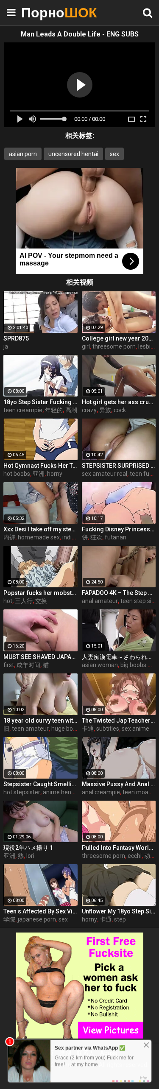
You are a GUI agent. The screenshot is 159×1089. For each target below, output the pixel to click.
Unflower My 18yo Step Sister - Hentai (119, 911)
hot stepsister (21, 792)
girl (86, 346)
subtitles (107, 728)
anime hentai (60, 792)
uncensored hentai (73, 154)
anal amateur (100, 601)
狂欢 (96, 537)
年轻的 (54, 410)
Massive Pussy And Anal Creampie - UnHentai (119, 784)
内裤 (9, 537)
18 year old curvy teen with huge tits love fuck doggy (40, 720)
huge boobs (67, 728)
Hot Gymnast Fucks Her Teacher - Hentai (40, 465)
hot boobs (16, 473)
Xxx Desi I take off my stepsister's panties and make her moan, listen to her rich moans (40, 529)
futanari (115, 537)
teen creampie (22, 410)
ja (5, 346)
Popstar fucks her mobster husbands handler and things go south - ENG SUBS (40, 592)
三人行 (24, 601)
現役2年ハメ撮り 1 (28, 847)
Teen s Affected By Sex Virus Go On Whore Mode (40, 911)
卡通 (88, 728)
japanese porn (37, 919)
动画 (150, 855)
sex (114, 154)
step (120, 919)
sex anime (135, 728)
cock (120, 410)
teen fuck (142, 473)
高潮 (71, 410)
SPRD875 (16, 338)
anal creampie (101, 792)
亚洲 (39, 473)
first (8, 665)
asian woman (100, 665)
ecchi (135, 855)
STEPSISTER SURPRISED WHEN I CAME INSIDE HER (119, 465)
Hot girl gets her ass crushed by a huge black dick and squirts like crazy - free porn (119, 402)
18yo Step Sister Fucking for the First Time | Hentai (40, 402)
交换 (41, 601)
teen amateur (30, 728)
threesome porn (114, 346)
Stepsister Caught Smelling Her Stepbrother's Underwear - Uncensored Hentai (40, 784)
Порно (42, 12)
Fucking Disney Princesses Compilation (119, 529)
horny (54, 473)
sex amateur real (104, 473)
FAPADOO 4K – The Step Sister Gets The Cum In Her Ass (119, 592)
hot (7, 601)
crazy (89, 410)
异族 (105, 410)
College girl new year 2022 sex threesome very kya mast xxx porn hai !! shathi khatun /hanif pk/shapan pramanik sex (119, 338)
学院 (9, 919)
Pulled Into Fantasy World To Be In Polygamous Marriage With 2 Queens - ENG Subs (119, 847)
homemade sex (39, 537)
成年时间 (28, 665)
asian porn (23, 154)
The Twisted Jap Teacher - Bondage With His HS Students (119, 720)
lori (30, 855)
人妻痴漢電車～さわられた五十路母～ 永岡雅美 (119, 656)
